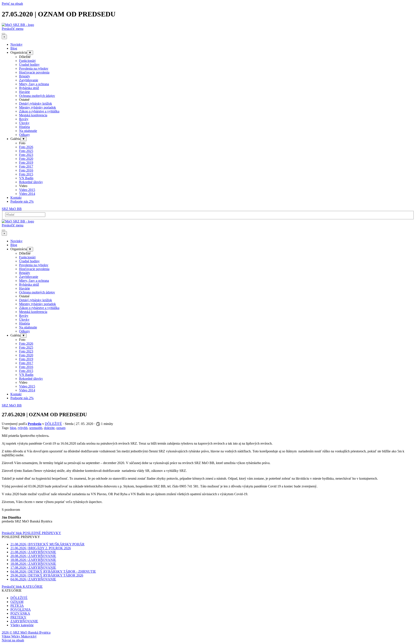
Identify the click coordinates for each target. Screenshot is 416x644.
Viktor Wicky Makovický (19, 636)
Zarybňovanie (28, 80)
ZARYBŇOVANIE (24, 621)
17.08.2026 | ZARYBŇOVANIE (33, 567)
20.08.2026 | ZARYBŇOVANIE (33, 556)
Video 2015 (27, 190)
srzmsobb (35, 428)
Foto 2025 (26, 151)
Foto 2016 (26, 170)
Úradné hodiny (29, 64)
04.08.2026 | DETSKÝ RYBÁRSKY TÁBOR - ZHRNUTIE (53, 571)
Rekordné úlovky (31, 182)
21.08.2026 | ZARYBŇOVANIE (33, 552)
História (24, 127)
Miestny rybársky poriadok (37, 107)
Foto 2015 (26, 174)
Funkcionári (27, 60)
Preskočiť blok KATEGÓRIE (22, 586)
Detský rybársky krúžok (35, 103)
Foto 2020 (26, 158)
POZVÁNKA (20, 613)
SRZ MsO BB (12, 209)
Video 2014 (27, 193)
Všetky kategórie (22, 625)
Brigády (24, 76)
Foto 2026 (26, 147)
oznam (60, 428)
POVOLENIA (20, 609)
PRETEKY (18, 617)
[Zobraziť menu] (3, 33)
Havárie (24, 92)
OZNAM (16, 602)
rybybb (23, 428)
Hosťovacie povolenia (34, 72)
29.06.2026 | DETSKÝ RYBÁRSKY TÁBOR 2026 (46, 575)
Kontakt (15, 197)
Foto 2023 (26, 155)
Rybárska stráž (29, 88)
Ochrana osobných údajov (37, 96)
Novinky (16, 44)
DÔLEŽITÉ (19, 598)
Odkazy (24, 134)
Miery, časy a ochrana (34, 84)
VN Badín (26, 178)
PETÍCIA (17, 605)
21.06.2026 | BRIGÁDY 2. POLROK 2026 (40, 548)
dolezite (49, 428)
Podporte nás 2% (22, 201)
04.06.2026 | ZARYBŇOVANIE (33, 579)
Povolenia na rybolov (33, 68)
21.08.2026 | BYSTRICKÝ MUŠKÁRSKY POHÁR (47, 544)
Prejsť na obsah (12, 3)
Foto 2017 (26, 166)
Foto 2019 (26, 162)
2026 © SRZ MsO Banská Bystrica (26, 632)
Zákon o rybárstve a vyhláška (39, 111)
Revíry (23, 119)
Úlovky (24, 123)
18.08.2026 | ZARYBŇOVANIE (33, 560)
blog (13, 428)
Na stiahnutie (28, 131)
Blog (13, 48)
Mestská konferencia (33, 115)
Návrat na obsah (13, 640)
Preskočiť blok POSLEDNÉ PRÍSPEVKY (31, 533)
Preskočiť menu (12, 28)
